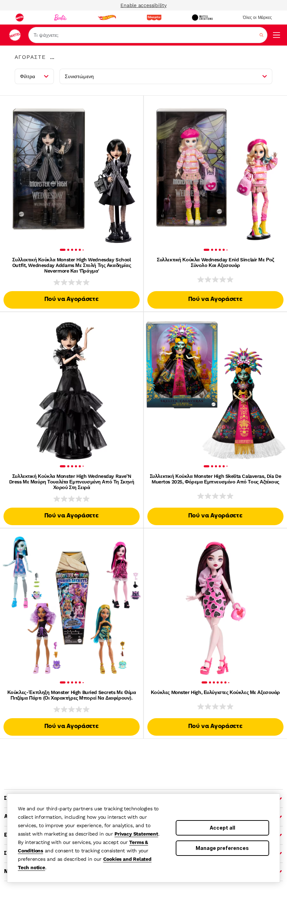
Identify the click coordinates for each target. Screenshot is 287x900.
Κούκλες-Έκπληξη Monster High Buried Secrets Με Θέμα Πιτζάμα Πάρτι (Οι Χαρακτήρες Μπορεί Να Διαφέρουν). (71, 695)
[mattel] (20, 18)
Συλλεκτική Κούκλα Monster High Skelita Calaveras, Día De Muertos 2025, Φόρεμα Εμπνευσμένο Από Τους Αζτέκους (215, 479)
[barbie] (60, 18)
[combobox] (147, 35)
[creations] (202, 18)
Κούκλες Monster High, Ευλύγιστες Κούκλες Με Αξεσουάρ (215, 692)
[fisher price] (154, 18)
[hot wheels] (106, 18)
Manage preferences (222, 848)
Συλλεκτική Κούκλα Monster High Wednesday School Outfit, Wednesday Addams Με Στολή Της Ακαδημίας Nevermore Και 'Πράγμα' (71, 265)
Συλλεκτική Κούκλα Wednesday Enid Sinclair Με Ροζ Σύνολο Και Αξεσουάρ (215, 262)
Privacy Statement (136, 834)
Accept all (222, 828)
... (52, 57)
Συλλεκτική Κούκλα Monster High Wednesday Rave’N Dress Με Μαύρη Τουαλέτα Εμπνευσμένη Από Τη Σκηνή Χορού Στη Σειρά (71, 481)
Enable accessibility (143, 5)
